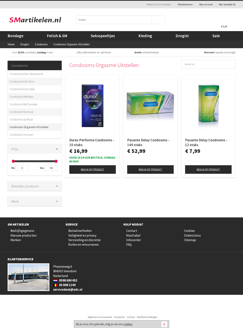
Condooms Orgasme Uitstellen (28, 127)
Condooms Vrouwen (21, 134)
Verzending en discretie (84, 240)
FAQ (129, 244)
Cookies (189, 231)
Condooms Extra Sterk (22, 89)
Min (13, 168)
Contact (131, 231)
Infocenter (133, 240)
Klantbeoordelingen (147, 317)
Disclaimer (119, 317)
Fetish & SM (57, 35)
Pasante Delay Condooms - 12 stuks (206, 142)
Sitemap (190, 240)
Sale (216, 35)
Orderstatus (192, 235)
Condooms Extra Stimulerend (26, 74)
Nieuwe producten (23, 235)
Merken (15, 240)
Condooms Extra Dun (21, 81)
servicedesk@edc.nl (67, 289)
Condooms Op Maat (21, 119)
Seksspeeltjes (103, 35)
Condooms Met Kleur (21, 96)
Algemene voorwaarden (100, 317)
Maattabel (133, 235)
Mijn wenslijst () (226, 4)
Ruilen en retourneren (83, 244)
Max (42, 168)
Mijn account (206, 4)
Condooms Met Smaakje (23, 104)
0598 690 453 (67, 280)
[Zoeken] (158, 20)
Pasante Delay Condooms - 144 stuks (148, 142)
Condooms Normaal (21, 112)
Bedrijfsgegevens (22, 231)
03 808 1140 (67, 285)
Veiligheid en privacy (82, 235)
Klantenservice (185, 4)
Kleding (145, 35)
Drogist (182, 35)
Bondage (15, 35)
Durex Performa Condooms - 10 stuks (91, 142)
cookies (128, 324)
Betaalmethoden (80, 231)
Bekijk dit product (92, 169)
